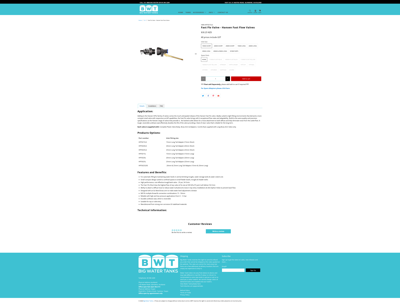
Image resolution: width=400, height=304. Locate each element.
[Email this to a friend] (218, 96)
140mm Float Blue (231, 59)
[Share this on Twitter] (203, 96)
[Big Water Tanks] (149, 9)
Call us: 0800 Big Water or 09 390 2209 (155, 3)
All (145, 20)
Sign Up (253, 270)
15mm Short (206, 46)
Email (224, 266)
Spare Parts (234, 51)
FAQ (161, 106)
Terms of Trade (185, 293)
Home (180, 12)
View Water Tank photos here (190, 284)
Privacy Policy (184, 295)
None (204, 59)
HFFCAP (243, 65)
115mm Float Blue (215, 59)
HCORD (231, 70)
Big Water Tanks (148, 301)
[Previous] (142, 54)
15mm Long (242, 46)
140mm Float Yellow (209, 65)
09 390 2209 (151, 278)
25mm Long (206, 51)
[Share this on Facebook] (208, 96)
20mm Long (253, 46)
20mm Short (218, 46)
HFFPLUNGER (233, 65)
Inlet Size (204, 42)
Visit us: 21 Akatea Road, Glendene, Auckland (243, 3)
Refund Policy (185, 290)
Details (142, 106)
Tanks (188, 12)
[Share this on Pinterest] (213, 96)
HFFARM (205, 70)
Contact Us (223, 12)
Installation (152, 106)
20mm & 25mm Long (220, 51)
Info (211, 12)
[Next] (195, 54)
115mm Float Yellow (248, 59)
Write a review (218, 231)
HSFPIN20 (223, 70)
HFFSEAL (251, 65)
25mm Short (230, 46)
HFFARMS (214, 70)
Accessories (198, 12)
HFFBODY (223, 65)
